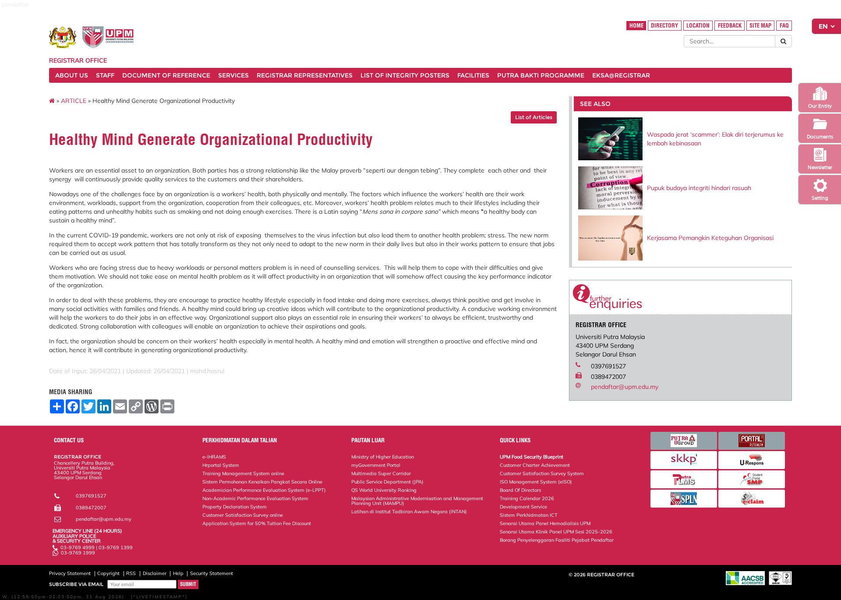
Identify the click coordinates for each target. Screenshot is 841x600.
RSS (131, 573)
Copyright (108, 573)
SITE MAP (760, 25)
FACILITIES (473, 75)
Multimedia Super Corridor (381, 473)
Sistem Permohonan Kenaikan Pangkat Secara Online (262, 482)
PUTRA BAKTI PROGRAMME (540, 75)
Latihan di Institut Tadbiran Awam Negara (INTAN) (409, 511)
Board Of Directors (520, 490)
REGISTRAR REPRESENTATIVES (305, 75)
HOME (636, 25)
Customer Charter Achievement (535, 465)
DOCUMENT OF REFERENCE (166, 75)
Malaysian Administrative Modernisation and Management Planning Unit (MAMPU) (417, 500)
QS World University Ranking (384, 490)
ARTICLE (73, 101)
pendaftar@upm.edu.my (624, 387)
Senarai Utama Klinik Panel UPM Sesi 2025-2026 (556, 532)
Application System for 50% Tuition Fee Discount (256, 523)
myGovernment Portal (375, 465)
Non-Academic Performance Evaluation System (255, 498)
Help (178, 573)
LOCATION (698, 25)
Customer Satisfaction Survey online (242, 515)
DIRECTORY (664, 25)
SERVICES (233, 75)
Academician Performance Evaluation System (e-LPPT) (264, 490)
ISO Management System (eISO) (536, 482)
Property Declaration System (234, 507)
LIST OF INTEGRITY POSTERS (404, 75)
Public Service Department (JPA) (387, 482)
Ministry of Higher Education (382, 457)
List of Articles (533, 117)
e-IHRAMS (214, 457)
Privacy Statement (70, 573)
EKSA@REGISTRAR (621, 75)
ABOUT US (71, 75)
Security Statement (211, 573)
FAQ (784, 25)
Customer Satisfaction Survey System (542, 473)
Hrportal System (220, 465)
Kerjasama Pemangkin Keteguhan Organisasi (710, 238)
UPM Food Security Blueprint (531, 457)
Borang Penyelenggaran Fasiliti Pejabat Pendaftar (557, 540)
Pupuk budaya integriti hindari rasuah (699, 188)
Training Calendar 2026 (527, 498)
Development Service (523, 507)
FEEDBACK (730, 25)
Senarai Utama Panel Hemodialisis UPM (545, 523)
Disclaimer (154, 573)
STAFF (105, 75)
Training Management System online (243, 473)
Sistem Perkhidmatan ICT (529, 515)
